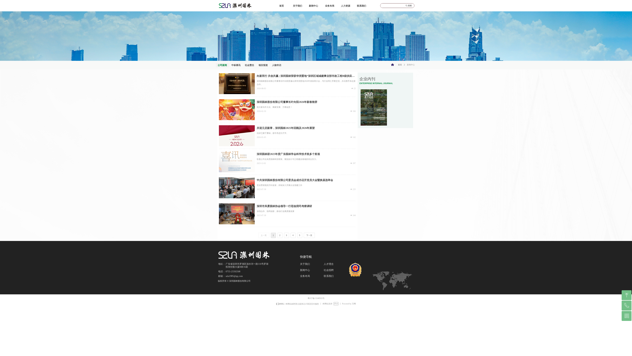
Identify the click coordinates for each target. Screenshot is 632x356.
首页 (400, 65)
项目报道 (263, 65)
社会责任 (249, 65)
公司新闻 (222, 65)
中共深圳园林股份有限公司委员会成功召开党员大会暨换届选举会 (295, 180)
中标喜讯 (236, 65)
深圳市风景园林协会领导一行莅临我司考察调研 (284, 206)
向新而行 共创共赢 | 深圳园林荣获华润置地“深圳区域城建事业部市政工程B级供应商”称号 (304, 76)
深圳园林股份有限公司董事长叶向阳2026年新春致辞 (287, 102)
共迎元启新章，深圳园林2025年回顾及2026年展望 (286, 128)
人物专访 (276, 65)
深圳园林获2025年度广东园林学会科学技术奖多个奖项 (288, 154)
